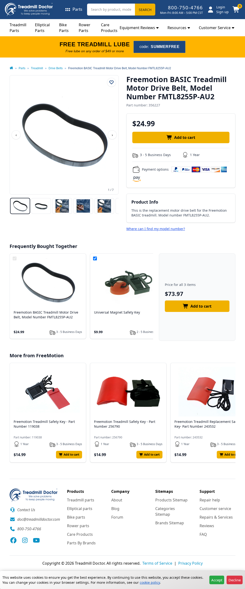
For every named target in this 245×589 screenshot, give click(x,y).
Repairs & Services (216, 517)
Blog (115, 508)
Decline (234, 580)
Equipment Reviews (137, 27)
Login (220, 7)
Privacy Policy (190, 563)
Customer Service (215, 27)
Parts (22, 68)
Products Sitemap (171, 500)
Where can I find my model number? (155, 228)
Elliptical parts (79, 508)
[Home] (11, 68)
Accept (216, 580)
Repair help (210, 500)
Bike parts (76, 517)
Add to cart (184, 137)
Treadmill (37, 68)
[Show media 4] (83, 206)
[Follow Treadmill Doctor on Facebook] (13, 540)
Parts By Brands (81, 543)
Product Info (144, 202)
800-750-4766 (185, 7)
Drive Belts (56, 68)
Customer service (215, 508)
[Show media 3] (62, 206)
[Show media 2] (41, 206)
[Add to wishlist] (111, 82)
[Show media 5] (104, 206)
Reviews (207, 525)
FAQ (203, 534)
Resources (176, 27)
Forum (117, 517)
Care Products (80, 534)
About (116, 500)
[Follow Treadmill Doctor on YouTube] (36, 540)
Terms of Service (157, 563)
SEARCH (145, 9)
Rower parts (78, 525)
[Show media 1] (20, 206)
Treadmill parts (80, 500)
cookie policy (150, 582)
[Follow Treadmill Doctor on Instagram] (25, 540)
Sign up (222, 12)
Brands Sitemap (169, 523)
